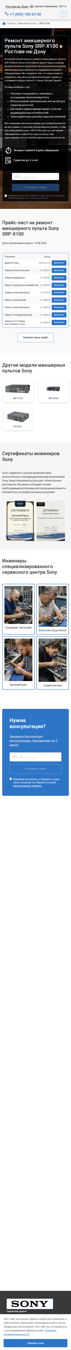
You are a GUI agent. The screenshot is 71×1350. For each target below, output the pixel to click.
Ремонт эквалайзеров (17, 307)
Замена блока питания (17, 270)
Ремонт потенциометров (18, 314)
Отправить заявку (35, 187)
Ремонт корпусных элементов (21, 285)
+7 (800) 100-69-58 (25, 14)
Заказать (59, 263)
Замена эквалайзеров (17, 292)
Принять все (35, 1343)
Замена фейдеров (15, 277)
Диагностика (12, 262)
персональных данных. (36, 198)
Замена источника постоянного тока (15, 322)
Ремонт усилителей (15, 300)
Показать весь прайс (35, 337)
